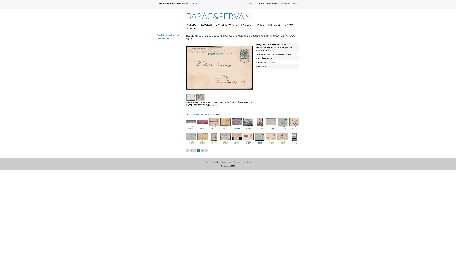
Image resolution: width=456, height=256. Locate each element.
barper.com (227, 166)
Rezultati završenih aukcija (168, 35)
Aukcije (191, 25)
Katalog (246, 25)
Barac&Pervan (218, 16)
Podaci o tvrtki (226, 162)
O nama (289, 25)
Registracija (247, 162)
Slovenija (271, 62)
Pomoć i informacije (268, 25)
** (237, 127)
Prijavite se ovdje (290, 3)
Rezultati (206, 25)
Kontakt (192, 28)
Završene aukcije (226, 25)
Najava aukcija (163, 38)
